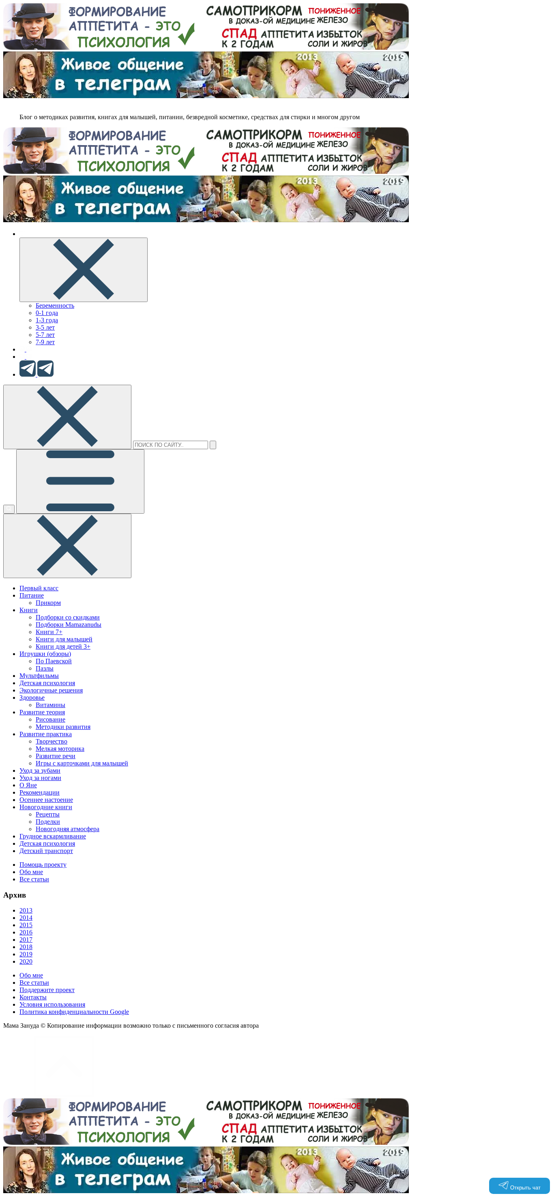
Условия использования (52, 1004)
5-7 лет (45, 334)
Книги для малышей (64, 639)
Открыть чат (525, 1188)
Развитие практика (45, 734)
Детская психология (47, 682)
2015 (25, 925)
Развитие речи (55, 755)
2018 (25, 946)
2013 (25, 910)
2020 (25, 961)
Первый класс (38, 588)
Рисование (50, 719)
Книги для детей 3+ (63, 646)
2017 (25, 939)
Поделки (48, 821)
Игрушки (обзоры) (45, 653)
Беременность (55, 305)
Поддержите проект (47, 989)
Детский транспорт (46, 850)
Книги (28, 610)
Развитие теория (42, 712)
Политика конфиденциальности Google (74, 1011)
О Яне (28, 785)
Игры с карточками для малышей (82, 763)
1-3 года (47, 320)
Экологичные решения (51, 690)
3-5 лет (45, 327)
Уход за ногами (40, 777)
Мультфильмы (39, 675)
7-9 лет (45, 342)
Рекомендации (39, 792)
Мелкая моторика (60, 748)
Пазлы (45, 668)
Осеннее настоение (46, 799)
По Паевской (54, 661)
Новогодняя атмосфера (67, 828)
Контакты (33, 997)
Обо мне (31, 871)
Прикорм (48, 602)
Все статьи (34, 879)
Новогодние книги (45, 807)
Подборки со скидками (68, 617)
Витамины (50, 704)
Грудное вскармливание (52, 836)
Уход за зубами (39, 770)
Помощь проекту (43, 864)
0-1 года (47, 312)
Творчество (51, 741)
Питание (31, 595)
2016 (25, 932)
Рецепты (48, 814)
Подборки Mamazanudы (68, 624)
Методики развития (63, 726)
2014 (25, 917)
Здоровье (32, 697)
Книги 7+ (49, 631)
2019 (25, 954)
